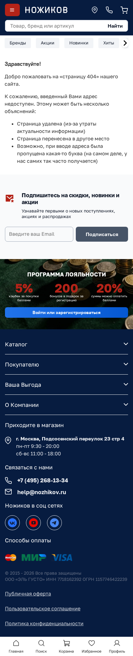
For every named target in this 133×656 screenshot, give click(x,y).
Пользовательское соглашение (42, 608)
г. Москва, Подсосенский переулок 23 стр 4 (70, 438)
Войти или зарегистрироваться (66, 312)
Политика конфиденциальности (44, 623)
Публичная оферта (28, 593)
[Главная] (46, 10)
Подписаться (102, 234)
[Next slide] (125, 43)
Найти (115, 26)
